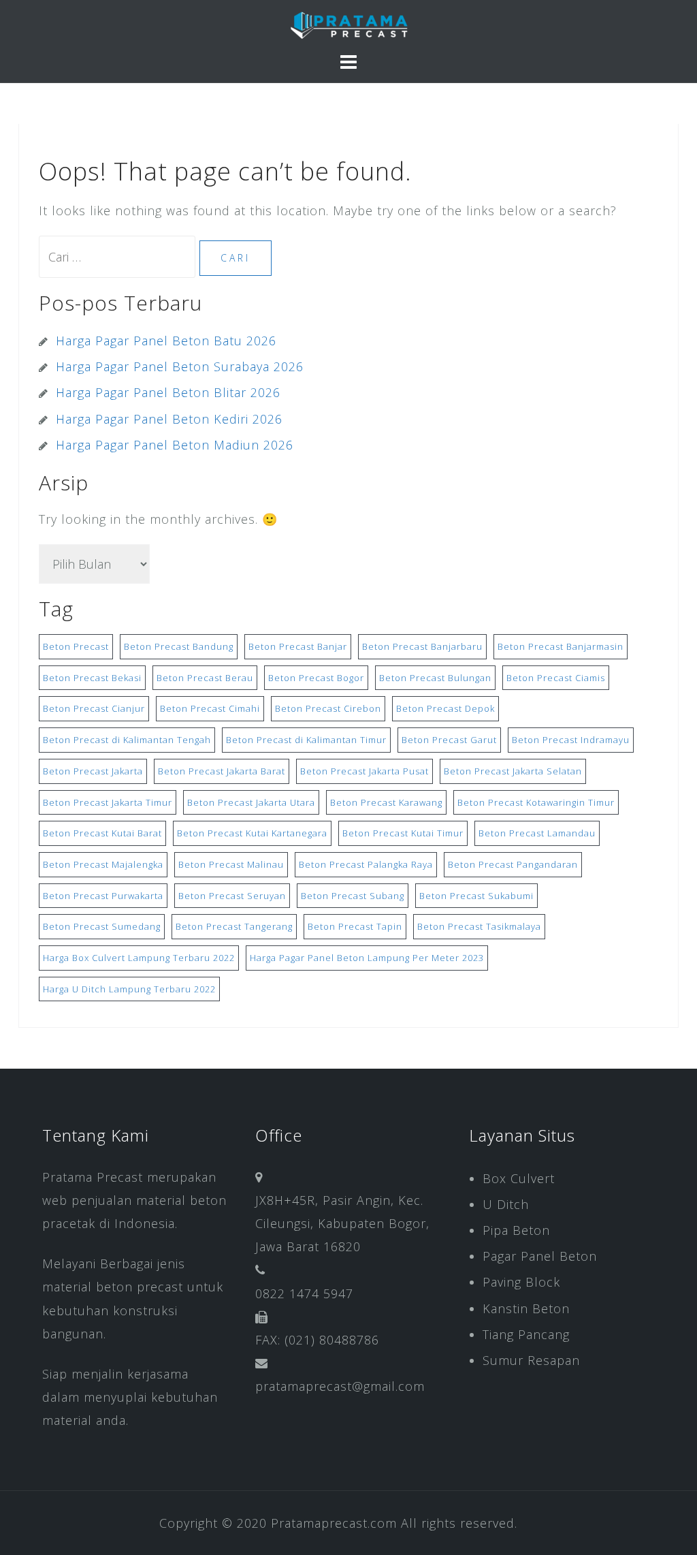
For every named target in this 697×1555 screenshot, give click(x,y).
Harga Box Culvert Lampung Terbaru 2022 (139, 958)
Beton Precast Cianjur (94, 708)
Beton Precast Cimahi (210, 708)
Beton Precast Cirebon (328, 708)
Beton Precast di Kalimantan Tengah (127, 740)
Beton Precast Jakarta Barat (221, 771)
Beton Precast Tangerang (234, 926)
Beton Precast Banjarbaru (422, 646)
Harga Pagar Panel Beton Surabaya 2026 (180, 366)
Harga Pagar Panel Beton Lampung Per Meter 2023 (367, 958)
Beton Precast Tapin (355, 926)
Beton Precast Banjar (297, 646)
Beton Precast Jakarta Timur (107, 802)
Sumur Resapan (531, 1360)
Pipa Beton (516, 1230)
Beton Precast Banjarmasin (560, 646)
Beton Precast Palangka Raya (366, 864)
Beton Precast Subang (352, 896)
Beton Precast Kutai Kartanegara (252, 833)
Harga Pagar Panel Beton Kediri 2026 (169, 419)
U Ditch (506, 1204)
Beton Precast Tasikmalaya (479, 926)
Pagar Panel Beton (540, 1256)
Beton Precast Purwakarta (103, 896)
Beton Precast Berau (205, 678)
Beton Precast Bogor (316, 678)
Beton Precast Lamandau (537, 833)
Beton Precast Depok (445, 708)
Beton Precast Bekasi (92, 678)
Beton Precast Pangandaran (513, 864)
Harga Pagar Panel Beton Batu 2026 (166, 340)
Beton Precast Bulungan (435, 678)
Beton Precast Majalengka (103, 864)
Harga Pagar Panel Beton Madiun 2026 (174, 445)
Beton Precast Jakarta (93, 771)
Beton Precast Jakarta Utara (251, 802)
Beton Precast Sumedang (102, 926)
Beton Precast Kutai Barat (102, 833)
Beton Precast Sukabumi (476, 896)
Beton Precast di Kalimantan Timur (306, 740)
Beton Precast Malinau (231, 864)
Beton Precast (76, 646)
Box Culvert (519, 1178)
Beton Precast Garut (449, 740)
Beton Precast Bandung (178, 646)
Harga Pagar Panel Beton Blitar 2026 (168, 392)
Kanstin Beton (526, 1308)
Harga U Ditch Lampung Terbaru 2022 (129, 989)
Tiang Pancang (526, 1334)
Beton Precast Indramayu (571, 740)
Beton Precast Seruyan (232, 896)
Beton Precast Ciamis (555, 678)
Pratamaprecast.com (334, 1523)
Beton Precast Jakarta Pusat (364, 771)
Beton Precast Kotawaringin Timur (536, 802)
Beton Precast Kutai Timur (403, 833)
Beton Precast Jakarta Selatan (513, 771)
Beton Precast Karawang (386, 802)
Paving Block (521, 1282)
